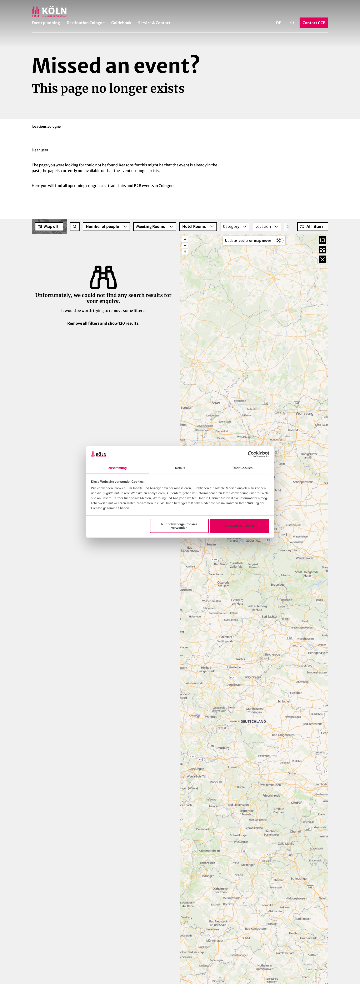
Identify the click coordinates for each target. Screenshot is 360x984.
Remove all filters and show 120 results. (103, 323)
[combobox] (75, 226)
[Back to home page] (180, 10)
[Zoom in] (185, 239)
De (278, 22)
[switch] (280, 240)
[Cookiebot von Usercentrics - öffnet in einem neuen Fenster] (251, 454)
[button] (312, 226)
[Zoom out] (185, 245)
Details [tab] (180, 468)
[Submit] (75, 226)
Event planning (46, 22)
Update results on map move (248, 240)
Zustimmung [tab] (117, 468)
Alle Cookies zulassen (240, 526)
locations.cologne (46, 126)
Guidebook (121, 22)
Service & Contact (154, 22)
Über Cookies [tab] (242, 468)
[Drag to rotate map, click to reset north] (185, 251)
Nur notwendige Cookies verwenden (179, 525)
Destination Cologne (86, 22)
